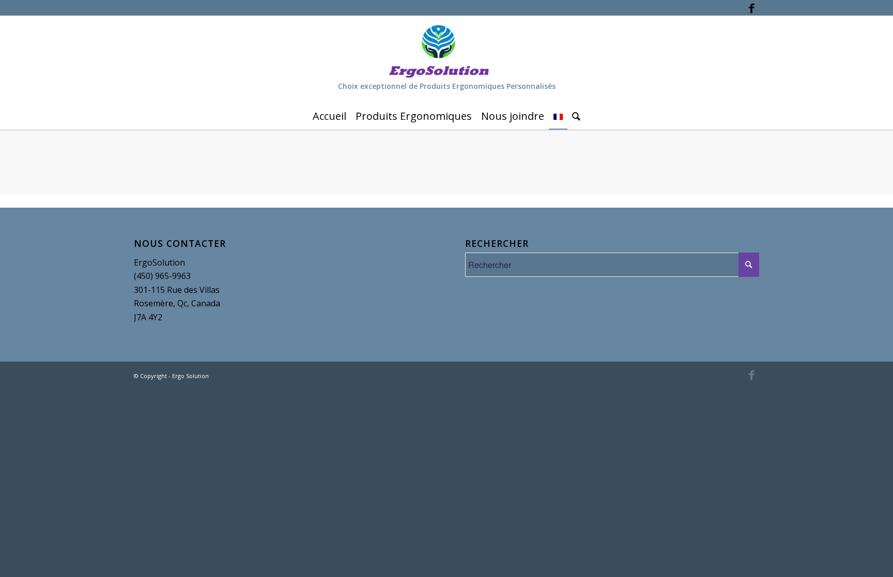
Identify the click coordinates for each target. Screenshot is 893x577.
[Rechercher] (576, 116)
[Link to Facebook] (751, 7)
